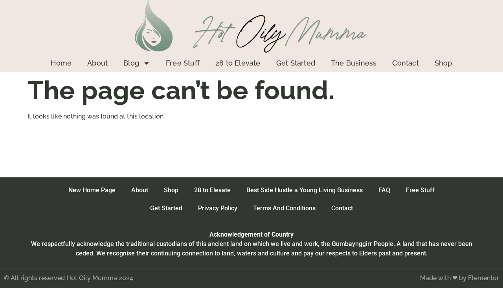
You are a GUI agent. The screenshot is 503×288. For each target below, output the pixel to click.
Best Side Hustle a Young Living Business (304, 190)
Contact (405, 63)
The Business (353, 63)
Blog (131, 63)
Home (61, 63)
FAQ (384, 190)
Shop (443, 63)
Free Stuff (183, 63)
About (97, 63)
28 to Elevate (238, 63)
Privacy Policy (217, 208)
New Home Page (92, 190)
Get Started (295, 63)
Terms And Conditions (284, 208)
